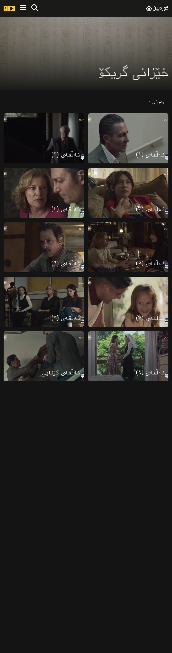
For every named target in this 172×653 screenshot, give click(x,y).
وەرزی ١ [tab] (156, 102)
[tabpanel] (86, 245)
